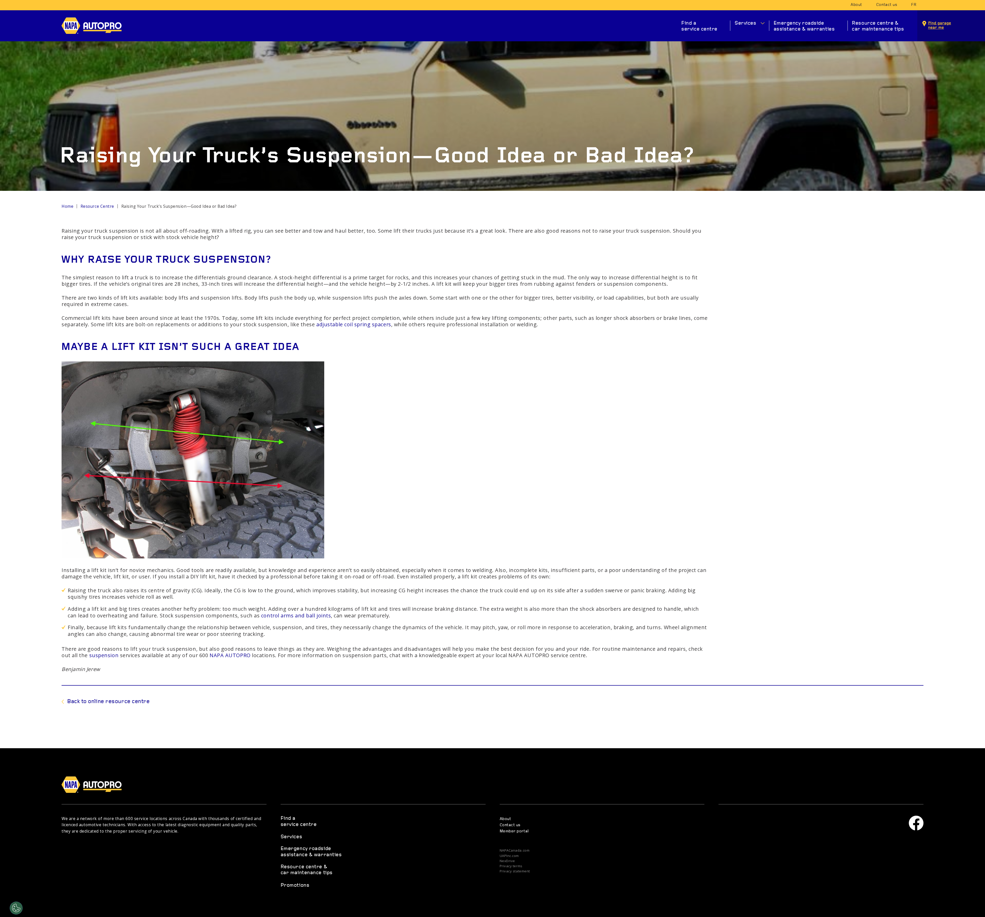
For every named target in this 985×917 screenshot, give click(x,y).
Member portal (514, 831)
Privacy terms (511, 866)
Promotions (295, 885)
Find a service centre (699, 26)
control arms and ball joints (296, 615)
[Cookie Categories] (16, 908)
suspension (104, 655)
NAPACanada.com (515, 851)
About (856, 5)
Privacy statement (515, 871)
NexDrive (507, 861)
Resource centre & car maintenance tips (878, 26)
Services (745, 23)
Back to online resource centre (108, 702)
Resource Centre (97, 206)
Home (67, 206)
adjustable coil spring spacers (353, 324)
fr (913, 5)
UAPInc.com (509, 856)
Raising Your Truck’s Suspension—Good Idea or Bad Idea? (179, 206)
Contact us (886, 5)
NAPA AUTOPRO (96, 25)
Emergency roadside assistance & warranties (804, 26)
